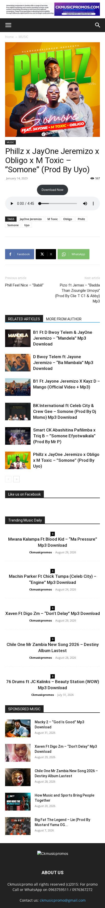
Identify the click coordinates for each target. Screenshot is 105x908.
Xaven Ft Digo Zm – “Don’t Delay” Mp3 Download (52, 613)
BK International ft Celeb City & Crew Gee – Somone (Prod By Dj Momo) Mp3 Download (64, 411)
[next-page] (16, 479)
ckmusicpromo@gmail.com (63, 900)
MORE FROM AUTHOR (64, 319)
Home (9, 37)
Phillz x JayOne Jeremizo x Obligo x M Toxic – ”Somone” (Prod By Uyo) (66, 460)
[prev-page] (8, 479)
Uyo (27, 225)
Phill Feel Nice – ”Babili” (24, 285)
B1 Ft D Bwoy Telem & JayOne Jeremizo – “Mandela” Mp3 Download (62, 338)
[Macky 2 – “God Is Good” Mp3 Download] (18, 728)
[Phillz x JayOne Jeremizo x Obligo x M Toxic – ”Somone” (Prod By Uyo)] (18, 460)
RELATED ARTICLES (24, 319)
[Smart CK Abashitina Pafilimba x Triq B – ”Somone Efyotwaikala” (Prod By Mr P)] (18, 436)
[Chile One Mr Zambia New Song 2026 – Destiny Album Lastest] (18, 777)
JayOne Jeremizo (31, 219)
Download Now (52, 190)
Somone (13, 225)
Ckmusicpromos (40, 552)
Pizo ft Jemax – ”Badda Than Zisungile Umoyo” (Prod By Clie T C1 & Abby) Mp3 (77, 293)
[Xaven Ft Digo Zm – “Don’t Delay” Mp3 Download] (18, 753)
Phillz (81, 219)
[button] (8, 25)
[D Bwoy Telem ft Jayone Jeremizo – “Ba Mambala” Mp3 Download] (18, 362)
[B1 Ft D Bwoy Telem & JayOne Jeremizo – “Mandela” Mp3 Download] (18, 338)
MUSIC (23, 37)
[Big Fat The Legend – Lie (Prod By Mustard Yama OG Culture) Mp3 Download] (18, 826)
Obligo (67, 219)
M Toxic (52, 219)
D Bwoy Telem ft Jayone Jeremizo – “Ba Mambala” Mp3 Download (63, 362)
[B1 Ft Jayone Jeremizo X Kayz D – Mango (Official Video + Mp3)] (18, 387)
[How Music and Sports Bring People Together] (18, 802)
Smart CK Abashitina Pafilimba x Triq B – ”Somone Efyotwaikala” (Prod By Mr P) (64, 435)
